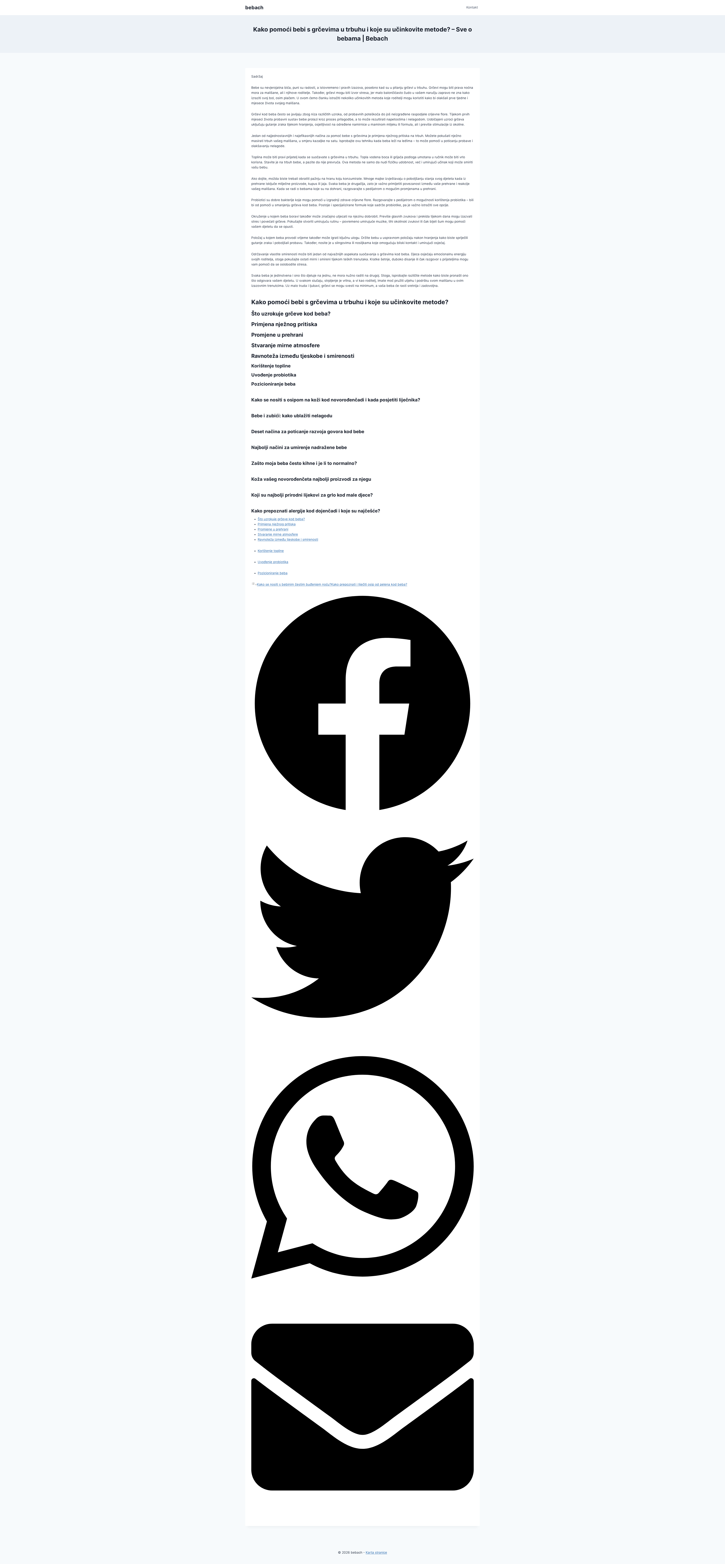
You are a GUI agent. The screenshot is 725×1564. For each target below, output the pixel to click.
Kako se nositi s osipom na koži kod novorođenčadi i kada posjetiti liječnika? (335, 400)
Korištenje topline (271, 551)
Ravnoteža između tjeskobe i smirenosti (288, 539)
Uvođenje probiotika (273, 562)
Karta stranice (376, 1552)
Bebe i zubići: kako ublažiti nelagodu (291, 415)
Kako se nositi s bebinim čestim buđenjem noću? (294, 584)
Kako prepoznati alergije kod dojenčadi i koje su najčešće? (315, 511)
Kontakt (472, 7)
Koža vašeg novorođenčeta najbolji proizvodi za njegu (311, 479)
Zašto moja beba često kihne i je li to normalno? (304, 463)
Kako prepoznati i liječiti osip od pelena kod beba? (369, 584)
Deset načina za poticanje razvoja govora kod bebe (307, 431)
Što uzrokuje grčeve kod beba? (281, 519)
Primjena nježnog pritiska (277, 524)
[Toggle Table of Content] (254, 584)
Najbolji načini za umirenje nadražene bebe (299, 447)
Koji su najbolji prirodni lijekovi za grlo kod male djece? (312, 495)
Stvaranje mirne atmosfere (278, 534)
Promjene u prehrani (273, 529)
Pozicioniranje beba (273, 573)
